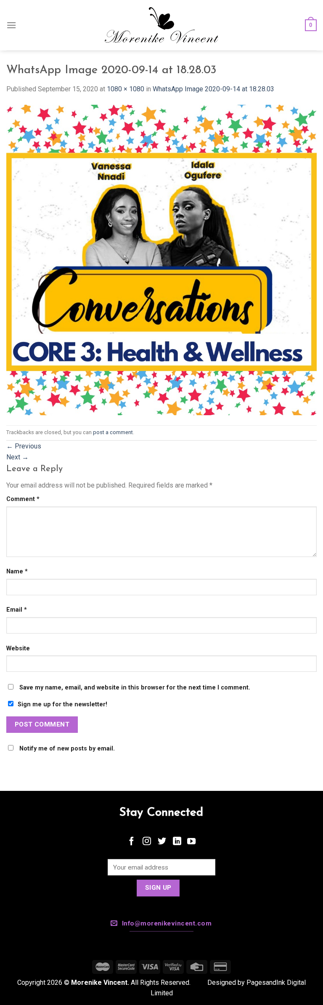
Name (17, 571)
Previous (23, 446)
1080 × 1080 (125, 89)
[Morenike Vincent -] (161, 25)
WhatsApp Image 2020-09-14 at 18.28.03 (213, 89)
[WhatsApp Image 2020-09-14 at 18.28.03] (161, 259)
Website (18, 648)
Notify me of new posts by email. (67, 748)
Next (17, 457)
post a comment (113, 432)
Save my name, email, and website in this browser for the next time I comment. (134, 687)
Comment (23, 499)
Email (16, 609)
